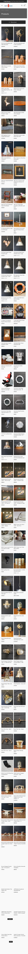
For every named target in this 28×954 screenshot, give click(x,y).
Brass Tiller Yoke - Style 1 (6, 729)
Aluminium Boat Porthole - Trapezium (19, 412)
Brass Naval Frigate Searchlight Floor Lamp (18, 639)
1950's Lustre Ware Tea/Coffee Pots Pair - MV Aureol (6, 90)
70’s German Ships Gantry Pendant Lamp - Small (6, 276)
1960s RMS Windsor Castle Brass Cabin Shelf (19, 136)
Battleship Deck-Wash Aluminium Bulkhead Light (19, 457)
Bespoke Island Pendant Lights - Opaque (6, 525)
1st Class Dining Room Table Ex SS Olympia (7, 229)
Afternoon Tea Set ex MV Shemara (6, 366)
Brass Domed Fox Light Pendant (6, 616)
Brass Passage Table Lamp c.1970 (6, 684)
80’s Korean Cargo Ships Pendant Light (6, 298)
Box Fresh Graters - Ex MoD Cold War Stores (19, 570)
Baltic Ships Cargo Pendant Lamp (6, 457)
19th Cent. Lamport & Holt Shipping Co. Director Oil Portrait (19, 182)
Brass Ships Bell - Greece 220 (19, 683)
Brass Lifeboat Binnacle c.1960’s (6, 639)
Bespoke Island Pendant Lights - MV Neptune (6, 502)
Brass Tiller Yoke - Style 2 (19, 729)
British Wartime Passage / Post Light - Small (6, 796)
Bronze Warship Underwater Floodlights (19, 867)
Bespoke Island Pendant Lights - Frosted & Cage (18, 480)
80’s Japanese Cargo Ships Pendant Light (19, 276)
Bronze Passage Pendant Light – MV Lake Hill (6, 867)
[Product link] (7, 37)
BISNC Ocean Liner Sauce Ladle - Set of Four (19, 525)
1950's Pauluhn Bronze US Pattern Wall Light (19, 89)
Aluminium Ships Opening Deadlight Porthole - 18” (19, 434)
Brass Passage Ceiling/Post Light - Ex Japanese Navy (6, 662)
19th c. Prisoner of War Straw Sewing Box (19, 158)
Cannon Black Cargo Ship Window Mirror (6, 935)
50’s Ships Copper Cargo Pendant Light (6, 253)
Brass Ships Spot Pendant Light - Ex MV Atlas (6, 707)
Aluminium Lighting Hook (6, 433)
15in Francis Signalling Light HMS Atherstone (6, 44)
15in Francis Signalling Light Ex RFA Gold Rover (19, 44)
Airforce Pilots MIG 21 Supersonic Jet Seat (5, 389)
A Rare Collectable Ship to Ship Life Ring (19, 298)
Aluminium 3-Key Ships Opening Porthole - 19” (6, 412)
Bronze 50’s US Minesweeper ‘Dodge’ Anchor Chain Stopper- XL (20, 797)
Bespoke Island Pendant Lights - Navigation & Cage (19, 502)
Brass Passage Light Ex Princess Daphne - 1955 (18, 662)
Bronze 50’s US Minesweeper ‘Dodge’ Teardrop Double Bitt (20, 843)
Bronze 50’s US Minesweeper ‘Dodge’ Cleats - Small (7, 820)
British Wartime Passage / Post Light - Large (19, 774)
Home (2, 10)
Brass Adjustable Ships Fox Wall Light (6, 593)
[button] (2, 5)
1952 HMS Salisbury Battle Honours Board (19, 113)
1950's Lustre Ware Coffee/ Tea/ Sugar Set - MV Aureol (19, 66)
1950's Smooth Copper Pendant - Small (5, 113)
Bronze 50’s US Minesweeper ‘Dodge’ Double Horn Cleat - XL (7, 844)
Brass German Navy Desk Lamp (19, 616)
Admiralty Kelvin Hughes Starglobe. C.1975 (6, 344)
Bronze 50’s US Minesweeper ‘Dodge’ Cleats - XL (20, 820)
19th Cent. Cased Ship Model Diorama (7, 181)
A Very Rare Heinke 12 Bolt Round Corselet (19, 321)
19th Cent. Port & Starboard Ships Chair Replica (6, 205)
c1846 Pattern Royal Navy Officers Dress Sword (6, 912)
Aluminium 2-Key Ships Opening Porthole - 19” (18, 389)
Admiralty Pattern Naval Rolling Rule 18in (18, 344)
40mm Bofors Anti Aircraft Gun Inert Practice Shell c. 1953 (19, 230)
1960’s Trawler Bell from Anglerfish (6, 158)
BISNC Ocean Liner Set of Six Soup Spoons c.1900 (7, 548)
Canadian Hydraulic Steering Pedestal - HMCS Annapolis (19, 912)
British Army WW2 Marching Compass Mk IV (7, 774)
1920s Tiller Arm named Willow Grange (6, 66)
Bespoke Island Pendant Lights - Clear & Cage (6, 480)
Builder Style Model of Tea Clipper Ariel (6, 890)
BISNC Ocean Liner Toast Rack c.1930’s (19, 548)
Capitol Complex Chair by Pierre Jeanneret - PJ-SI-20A (19, 935)
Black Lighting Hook (5, 569)
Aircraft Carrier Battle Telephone (18, 366)
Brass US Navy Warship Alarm (18, 751)
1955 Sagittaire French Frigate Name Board (5, 136)
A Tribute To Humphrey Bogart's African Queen (6, 321)
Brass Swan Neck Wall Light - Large (19, 707)
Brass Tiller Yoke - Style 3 (6, 750)
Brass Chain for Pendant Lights (19, 593)
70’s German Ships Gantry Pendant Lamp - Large (19, 253)
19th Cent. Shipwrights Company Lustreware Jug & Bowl (19, 206)
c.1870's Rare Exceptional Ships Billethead (19, 890)
